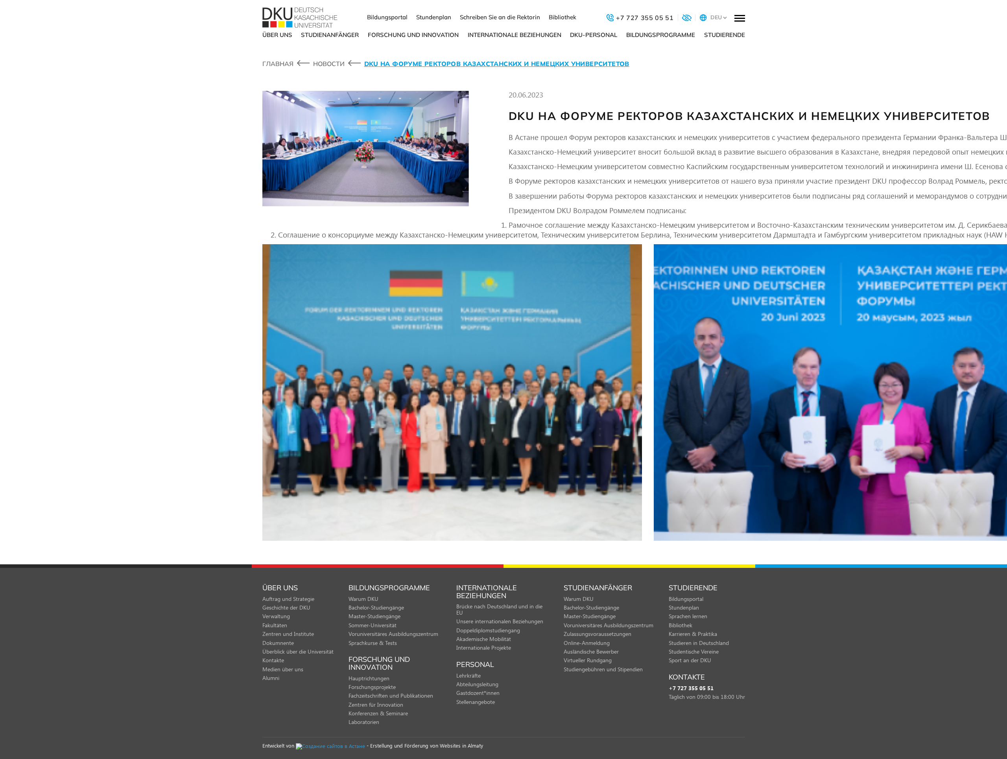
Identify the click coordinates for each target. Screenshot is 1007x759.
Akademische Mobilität (483, 639)
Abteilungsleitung (477, 684)
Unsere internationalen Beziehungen (499, 621)
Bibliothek (562, 17)
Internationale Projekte (483, 647)
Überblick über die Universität (298, 651)
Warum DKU (363, 598)
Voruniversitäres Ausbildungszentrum (393, 633)
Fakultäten (274, 625)
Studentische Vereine (694, 651)
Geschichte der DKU (286, 607)
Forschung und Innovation (413, 35)
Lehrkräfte (468, 675)
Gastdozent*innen (478, 692)
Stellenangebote (475, 702)
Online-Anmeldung (587, 643)
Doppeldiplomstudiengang (488, 630)
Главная (277, 64)
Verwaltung (276, 616)
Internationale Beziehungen (514, 35)
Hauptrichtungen (369, 678)
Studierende (724, 35)
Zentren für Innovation (376, 704)
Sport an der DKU (690, 660)
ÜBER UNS (277, 35)
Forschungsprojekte (372, 687)
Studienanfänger (330, 35)
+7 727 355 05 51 (691, 688)
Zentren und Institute (288, 633)
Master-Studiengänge (374, 616)
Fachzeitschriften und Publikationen (391, 695)
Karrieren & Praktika (693, 633)
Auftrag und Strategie (288, 598)
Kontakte (273, 660)
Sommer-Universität (373, 625)
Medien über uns (282, 669)
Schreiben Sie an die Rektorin (500, 17)
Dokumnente (278, 643)
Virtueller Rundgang (588, 660)
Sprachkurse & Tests (373, 643)
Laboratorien (364, 722)
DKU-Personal (593, 35)
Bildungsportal (387, 17)
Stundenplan (433, 17)
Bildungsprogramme (660, 35)
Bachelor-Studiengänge (376, 607)
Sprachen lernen (688, 616)
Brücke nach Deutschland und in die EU (499, 609)
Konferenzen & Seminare (378, 713)
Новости (329, 64)
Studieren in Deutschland (699, 643)
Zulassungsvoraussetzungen (597, 633)
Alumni (270, 678)
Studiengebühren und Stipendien (603, 669)
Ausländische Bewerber (591, 651)
